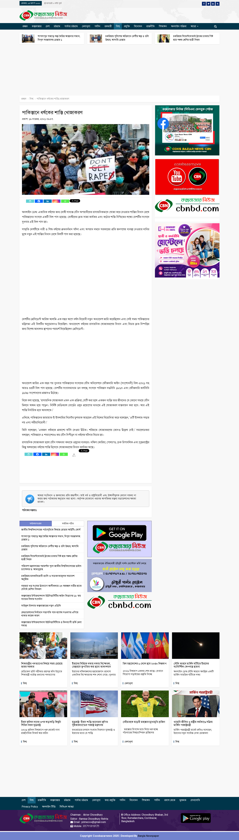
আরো (194, 26)
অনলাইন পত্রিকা (178, 26)
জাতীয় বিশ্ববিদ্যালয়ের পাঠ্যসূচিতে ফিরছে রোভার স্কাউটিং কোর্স (50, 529)
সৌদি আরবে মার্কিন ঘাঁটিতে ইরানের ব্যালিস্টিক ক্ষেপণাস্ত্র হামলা (191, 665)
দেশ (48, 26)
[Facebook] (39, 201)
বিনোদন (138, 26)
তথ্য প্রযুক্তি (110, 800)
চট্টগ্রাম (57, 26)
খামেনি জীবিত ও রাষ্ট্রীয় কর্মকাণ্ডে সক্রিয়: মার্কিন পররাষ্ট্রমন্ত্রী (193, 723)
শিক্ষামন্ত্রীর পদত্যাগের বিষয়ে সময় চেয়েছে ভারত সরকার (41, 665)
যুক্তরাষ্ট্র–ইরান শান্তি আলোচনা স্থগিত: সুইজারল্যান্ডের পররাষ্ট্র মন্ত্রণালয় (90, 723)
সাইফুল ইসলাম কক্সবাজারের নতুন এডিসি (41, 605)
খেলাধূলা (86, 26)
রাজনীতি (150, 26)
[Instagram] (56, 201)
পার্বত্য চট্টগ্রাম (71, 26)
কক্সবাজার (36, 26)
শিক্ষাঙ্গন (163, 26)
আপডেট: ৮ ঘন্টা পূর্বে (53, 3)
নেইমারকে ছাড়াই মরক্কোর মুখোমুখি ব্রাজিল (144, 722)
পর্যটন (97, 26)
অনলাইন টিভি (48, 806)
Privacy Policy (30, 806)
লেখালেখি (195, 800)
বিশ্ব (118, 26)
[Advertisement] (97, 71)
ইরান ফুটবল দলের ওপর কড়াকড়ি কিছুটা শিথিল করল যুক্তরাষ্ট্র (41, 723)
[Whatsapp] (65, 201)
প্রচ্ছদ (25, 26)
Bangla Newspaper (148, 835)
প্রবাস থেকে (169, 800)
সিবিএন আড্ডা (67, 806)
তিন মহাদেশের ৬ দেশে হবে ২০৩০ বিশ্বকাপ (144, 663)
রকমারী (108, 26)
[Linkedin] (48, 201)
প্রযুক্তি (127, 26)
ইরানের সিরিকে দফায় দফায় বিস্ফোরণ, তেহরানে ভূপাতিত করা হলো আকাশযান (91, 665)
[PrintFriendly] (30, 201)
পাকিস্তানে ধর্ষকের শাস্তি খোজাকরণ (52, 112)
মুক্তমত (182, 800)
